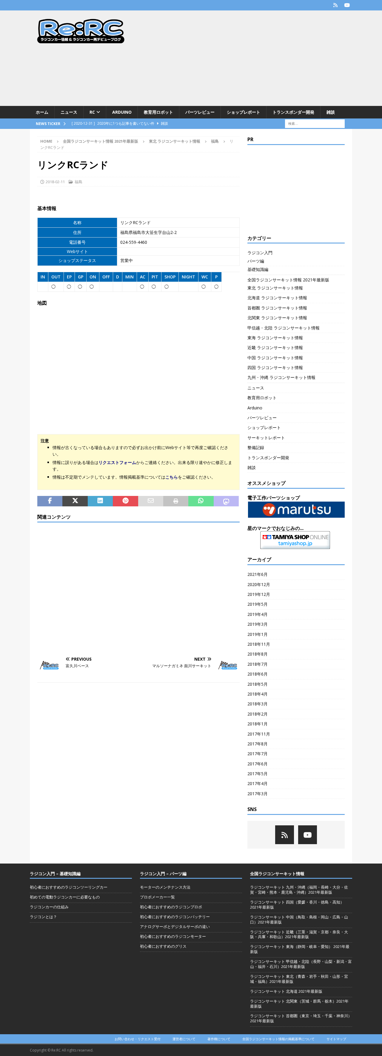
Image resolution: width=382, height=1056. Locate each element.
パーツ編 (255, 261)
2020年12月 (258, 584)
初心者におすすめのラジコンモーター (173, 936)
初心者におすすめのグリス (163, 946)
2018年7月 (257, 664)
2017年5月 (257, 773)
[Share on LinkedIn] (100, 501)
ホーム (42, 112)
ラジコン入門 (259, 252)
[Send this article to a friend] (150, 501)
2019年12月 (258, 594)
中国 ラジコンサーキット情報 (275, 357)
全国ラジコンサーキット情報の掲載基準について (278, 1039)
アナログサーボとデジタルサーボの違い (175, 926)
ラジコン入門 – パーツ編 (163, 873)
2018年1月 (257, 724)
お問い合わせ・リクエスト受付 (138, 1039)
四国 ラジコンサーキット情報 (275, 367)
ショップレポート (243, 112)
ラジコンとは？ (43, 916)
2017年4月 (257, 783)
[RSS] (335, 5)
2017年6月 (257, 764)
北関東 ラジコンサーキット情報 (277, 317)
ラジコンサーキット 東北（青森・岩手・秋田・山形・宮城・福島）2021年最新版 (299, 979)
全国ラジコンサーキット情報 (277, 873)
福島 (78, 181)
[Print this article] (175, 501)
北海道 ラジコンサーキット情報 (277, 297)
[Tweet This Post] (74, 501)
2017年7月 (257, 753)
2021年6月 (257, 574)
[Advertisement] (243, 58)
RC (92, 112)
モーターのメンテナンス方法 (165, 887)
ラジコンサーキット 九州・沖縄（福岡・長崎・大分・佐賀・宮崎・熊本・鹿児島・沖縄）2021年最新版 (299, 889)
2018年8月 (257, 654)
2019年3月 (257, 624)
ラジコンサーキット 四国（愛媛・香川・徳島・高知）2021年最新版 (297, 904)
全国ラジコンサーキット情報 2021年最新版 (100, 141)
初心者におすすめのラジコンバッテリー (175, 916)
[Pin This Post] (125, 501)
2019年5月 (257, 604)
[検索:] (315, 123)
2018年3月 (257, 704)
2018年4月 (257, 694)
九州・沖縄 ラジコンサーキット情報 (281, 377)
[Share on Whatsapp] (200, 501)
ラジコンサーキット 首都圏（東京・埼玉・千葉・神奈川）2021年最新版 (301, 1018)
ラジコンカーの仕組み (49, 906)
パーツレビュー (200, 112)
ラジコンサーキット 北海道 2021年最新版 (286, 991)
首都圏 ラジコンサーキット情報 (277, 308)
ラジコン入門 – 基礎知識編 (55, 873)
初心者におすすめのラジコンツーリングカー (68, 887)
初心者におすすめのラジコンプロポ (171, 906)
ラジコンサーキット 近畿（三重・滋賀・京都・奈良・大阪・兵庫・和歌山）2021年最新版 (299, 934)
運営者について (183, 1039)
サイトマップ (336, 1039)
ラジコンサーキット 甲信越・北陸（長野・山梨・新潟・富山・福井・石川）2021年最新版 (301, 964)
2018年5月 (257, 684)
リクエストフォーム (117, 462)
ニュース (69, 112)
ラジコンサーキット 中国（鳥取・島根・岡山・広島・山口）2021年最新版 (299, 919)
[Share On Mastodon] (226, 501)
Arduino (122, 112)
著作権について (218, 1039)
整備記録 (255, 447)
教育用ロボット (158, 112)
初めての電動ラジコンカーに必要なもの (65, 897)
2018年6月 (257, 674)
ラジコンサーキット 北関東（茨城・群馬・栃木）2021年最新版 (299, 1003)
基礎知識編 (257, 269)
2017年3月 (257, 793)
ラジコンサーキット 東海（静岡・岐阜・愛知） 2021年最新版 (299, 949)
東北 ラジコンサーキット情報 (174, 141)
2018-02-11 (55, 181)
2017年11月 (258, 734)
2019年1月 (257, 634)
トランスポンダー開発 (293, 112)
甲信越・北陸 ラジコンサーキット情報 (283, 328)
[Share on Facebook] (49, 501)
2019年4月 (257, 614)
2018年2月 (257, 714)
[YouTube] (347, 5)
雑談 (330, 112)
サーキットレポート (266, 437)
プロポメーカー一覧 (157, 897)
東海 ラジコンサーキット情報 (275, 337)
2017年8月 (257, 744)
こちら (171, 477)
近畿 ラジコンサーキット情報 (275, 347)
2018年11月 (258, 644)
